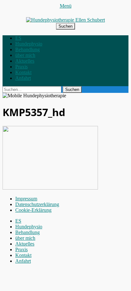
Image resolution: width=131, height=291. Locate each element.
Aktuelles (24, 61)
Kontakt (23, 72)
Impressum (26, 198)
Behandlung (27, 49)
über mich (25, 55)
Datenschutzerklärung (37, 204)
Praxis (21, 66)
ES (18, 38)
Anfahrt (23, 78)
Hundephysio (28, 43)
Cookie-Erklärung (33, 210)
